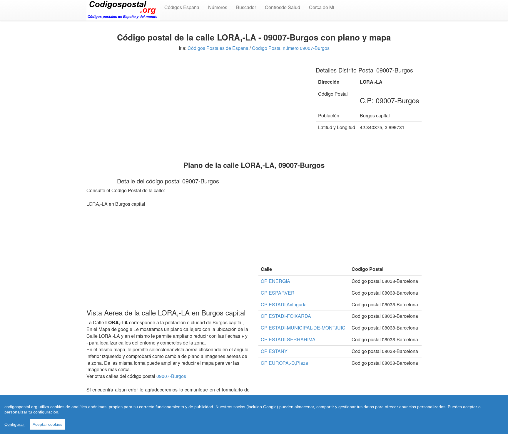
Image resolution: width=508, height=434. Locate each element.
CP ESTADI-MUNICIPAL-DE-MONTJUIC (303, 327)
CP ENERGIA (275, 281)
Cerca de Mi (321, 7)
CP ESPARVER (278, 292)
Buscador (246, 7)
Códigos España (181, 7)
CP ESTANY (274, 351)
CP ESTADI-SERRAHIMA (288, 339)
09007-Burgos (171, 376)
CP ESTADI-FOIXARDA (286, 316)
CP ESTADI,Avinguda (284, 304)
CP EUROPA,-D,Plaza (284, 362)
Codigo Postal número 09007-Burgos (291, 48)
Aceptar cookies (47, 424)
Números (217, 7)
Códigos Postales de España (218, 48)
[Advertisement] (196, 102)
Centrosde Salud (282, 7)
